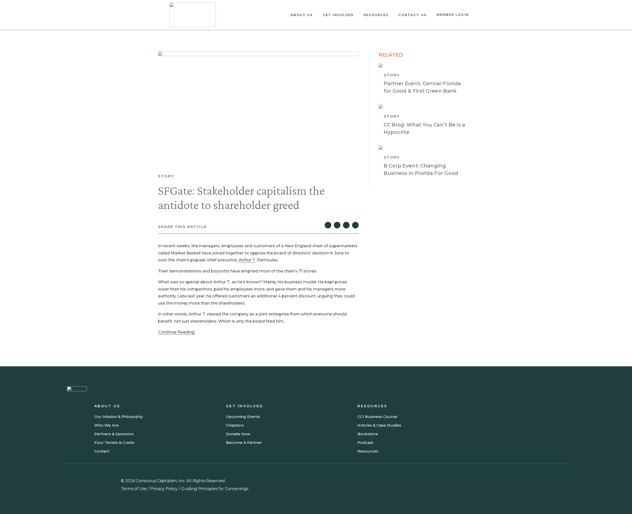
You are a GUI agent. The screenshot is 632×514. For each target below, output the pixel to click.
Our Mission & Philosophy (118, 416)
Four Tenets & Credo (114, 442)
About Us (302, 15)
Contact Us (412, 15)
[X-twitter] (496, 480)
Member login (452, 15)
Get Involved (338, 15)
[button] (328, 225)
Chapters (235, 425)
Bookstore (367, 434)
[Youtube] (473, 480)
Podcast (365, 442)
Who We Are (106, 425)
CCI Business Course (377, 416)
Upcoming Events (243, 416)
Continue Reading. (176, 332)
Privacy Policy (164, 488)
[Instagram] (485, 480)
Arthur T (247, 260)
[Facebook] (507, 480)
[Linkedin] (462, 480)
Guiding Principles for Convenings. (215, 488)
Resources (376, 15)
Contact (101, 451)
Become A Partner (244, 442)
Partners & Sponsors (114, 434)
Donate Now (238, 434)
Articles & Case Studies (379, 425)
